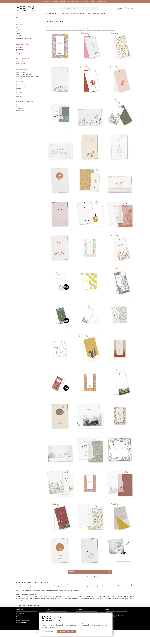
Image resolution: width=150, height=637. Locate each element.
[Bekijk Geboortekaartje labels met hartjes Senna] (90, 45)
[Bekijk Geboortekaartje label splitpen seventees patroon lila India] (60, 45)
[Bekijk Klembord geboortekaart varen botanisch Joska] (120, 315)
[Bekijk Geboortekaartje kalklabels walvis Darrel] (60, 113)
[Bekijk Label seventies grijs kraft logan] (120, 516)
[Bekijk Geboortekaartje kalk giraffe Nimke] (120, 214)
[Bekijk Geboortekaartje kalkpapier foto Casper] (90, 416)
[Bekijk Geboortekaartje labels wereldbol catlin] (90, 79)
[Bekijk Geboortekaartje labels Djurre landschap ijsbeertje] (120, 382)
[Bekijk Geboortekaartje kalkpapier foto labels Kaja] (120, 550)
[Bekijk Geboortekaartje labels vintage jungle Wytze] (120, 281)
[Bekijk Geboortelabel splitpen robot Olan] (60, 348)
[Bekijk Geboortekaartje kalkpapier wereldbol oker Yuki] (90, 214)
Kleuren (96, 29)
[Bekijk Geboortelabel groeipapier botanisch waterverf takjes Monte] (60, 281)
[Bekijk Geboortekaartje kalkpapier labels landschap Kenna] (120, 180)
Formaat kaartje (77, 29)
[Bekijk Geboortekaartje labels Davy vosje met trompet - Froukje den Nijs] (120, 79)
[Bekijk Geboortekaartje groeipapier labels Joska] (60, 382)
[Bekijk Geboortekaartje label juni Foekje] (90, 180)
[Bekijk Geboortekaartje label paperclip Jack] (120, 416)
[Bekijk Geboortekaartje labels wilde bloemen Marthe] (120, 247)
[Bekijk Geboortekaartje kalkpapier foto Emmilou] (60, 449)
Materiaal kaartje (63, 29)
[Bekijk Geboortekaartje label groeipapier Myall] (60, 315)
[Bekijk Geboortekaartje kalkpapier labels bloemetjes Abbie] (60, 79)
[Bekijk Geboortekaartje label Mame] (120, 348)
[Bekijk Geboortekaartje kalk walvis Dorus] (60, 214)
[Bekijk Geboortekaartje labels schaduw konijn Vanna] (90, 348)
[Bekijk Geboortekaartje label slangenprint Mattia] (90, 382)
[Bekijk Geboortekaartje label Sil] (90, 247)
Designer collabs (107, 29)
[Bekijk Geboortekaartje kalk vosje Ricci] (90, 550)
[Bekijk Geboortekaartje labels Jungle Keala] (60, 516)
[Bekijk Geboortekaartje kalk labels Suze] (60, 247)
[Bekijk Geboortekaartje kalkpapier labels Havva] (60, 550)
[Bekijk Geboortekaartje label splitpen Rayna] (90, 281)
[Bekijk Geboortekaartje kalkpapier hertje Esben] (60, 180)
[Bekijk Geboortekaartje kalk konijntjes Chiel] (90, 449)
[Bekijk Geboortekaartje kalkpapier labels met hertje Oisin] (60, 416)
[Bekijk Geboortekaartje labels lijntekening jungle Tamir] (120, 113)
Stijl (88, 29)
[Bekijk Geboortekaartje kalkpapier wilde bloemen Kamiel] (60, 483)
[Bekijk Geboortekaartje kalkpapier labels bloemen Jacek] (90, 113)
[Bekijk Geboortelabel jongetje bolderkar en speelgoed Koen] (90, 315)
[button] (120, 8)
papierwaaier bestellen (63, 598)
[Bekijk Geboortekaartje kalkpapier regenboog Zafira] (90, 146)
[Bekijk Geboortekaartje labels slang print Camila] (90, 483)
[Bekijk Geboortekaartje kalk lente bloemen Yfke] (90, 516)
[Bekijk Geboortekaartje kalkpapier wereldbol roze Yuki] (120, 146)
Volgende (71, 571)
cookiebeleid (45, 626)
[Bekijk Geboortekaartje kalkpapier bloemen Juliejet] (120, 483)
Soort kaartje (50, 29)
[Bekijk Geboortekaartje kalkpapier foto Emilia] (60, 146)
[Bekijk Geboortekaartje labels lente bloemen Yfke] (120, 45)
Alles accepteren (66, 631)
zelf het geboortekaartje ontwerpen (34, 587)
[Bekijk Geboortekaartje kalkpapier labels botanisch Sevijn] (120, 449)
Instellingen (49, 631)
